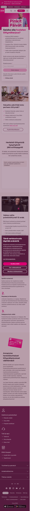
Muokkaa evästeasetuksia (15, 271)
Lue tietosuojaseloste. (9, 259)
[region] (15, 255)
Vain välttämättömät (15, 267)
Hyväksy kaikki (15, 264)
